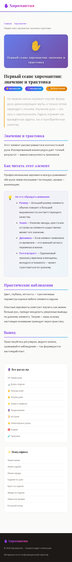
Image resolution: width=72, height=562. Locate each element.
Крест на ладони (16, 486)
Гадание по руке (15, 479)
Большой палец (15, 505)
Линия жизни (14, 460)
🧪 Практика (14, 436)
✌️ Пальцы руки (15, 390)
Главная (8, 23)
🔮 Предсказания (16, 410)
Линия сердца (14, 473)
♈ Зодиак (13, 429)
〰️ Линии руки (15, 377)
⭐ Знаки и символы (17, 403)
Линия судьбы (14, 466)
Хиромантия (20, 23)
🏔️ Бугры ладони (16, 384)
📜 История (13, 416)
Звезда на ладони (16, 492)
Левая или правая (16, 499)
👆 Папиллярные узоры (19, 423)
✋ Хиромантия (19, 5)
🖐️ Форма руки (15, 397)
